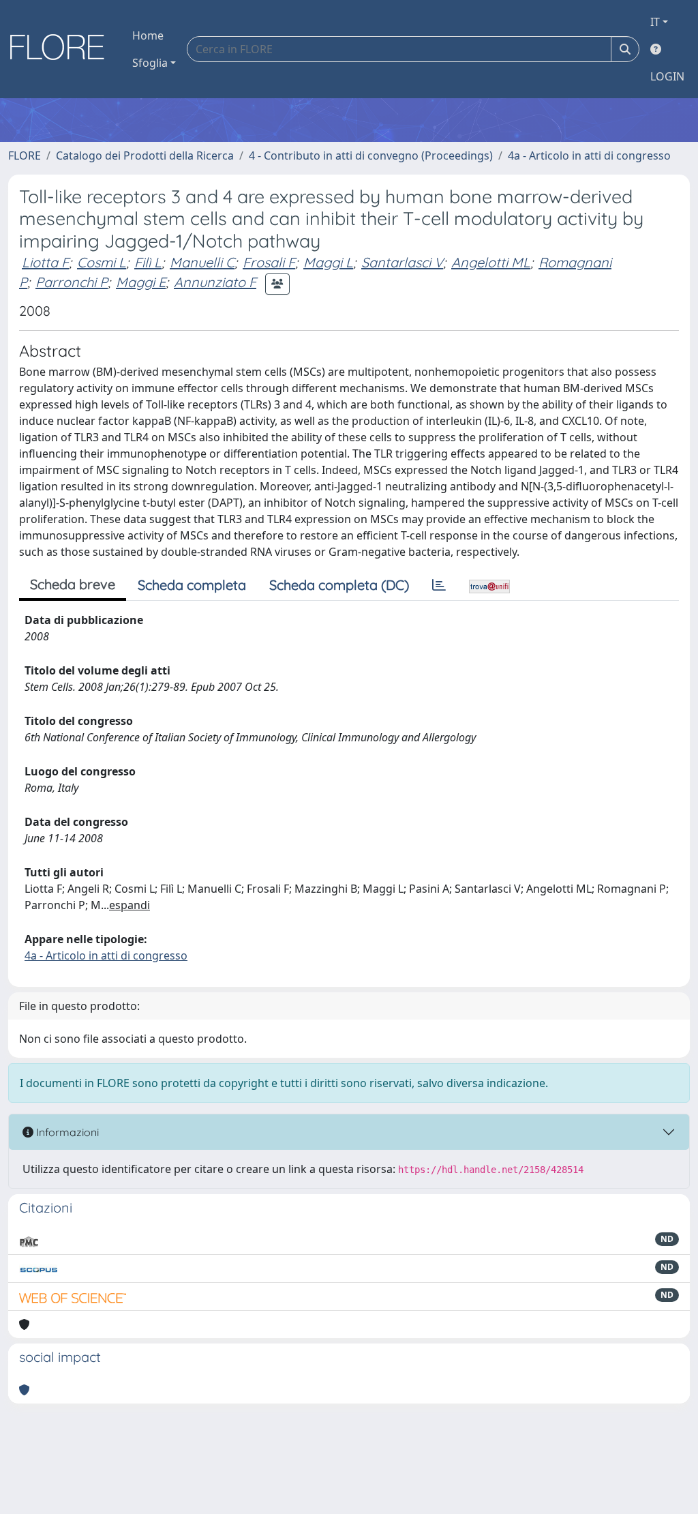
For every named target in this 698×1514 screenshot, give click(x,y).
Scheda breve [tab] (72, 584)
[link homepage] (62, 49)
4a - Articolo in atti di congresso (589, 155)
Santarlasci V (402, 262)
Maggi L (328, 262)
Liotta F (45, 262)
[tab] (439, 585)
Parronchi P (71, 282)
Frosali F (269, 262)
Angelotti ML (490, 262)
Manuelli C (202, 262)
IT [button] (655, 21)
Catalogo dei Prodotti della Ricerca (145, 155)
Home (148, 35)
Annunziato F (215, 282)
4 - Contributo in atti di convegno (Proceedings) (371, 155)
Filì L (148, 262)
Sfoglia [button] (150, 62)
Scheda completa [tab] (192, 584)
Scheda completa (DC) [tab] (339, 584)
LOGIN (667, 76)
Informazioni (66, 1132)
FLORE (24, 155)
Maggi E (141, 282)
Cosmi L (101, 262)
